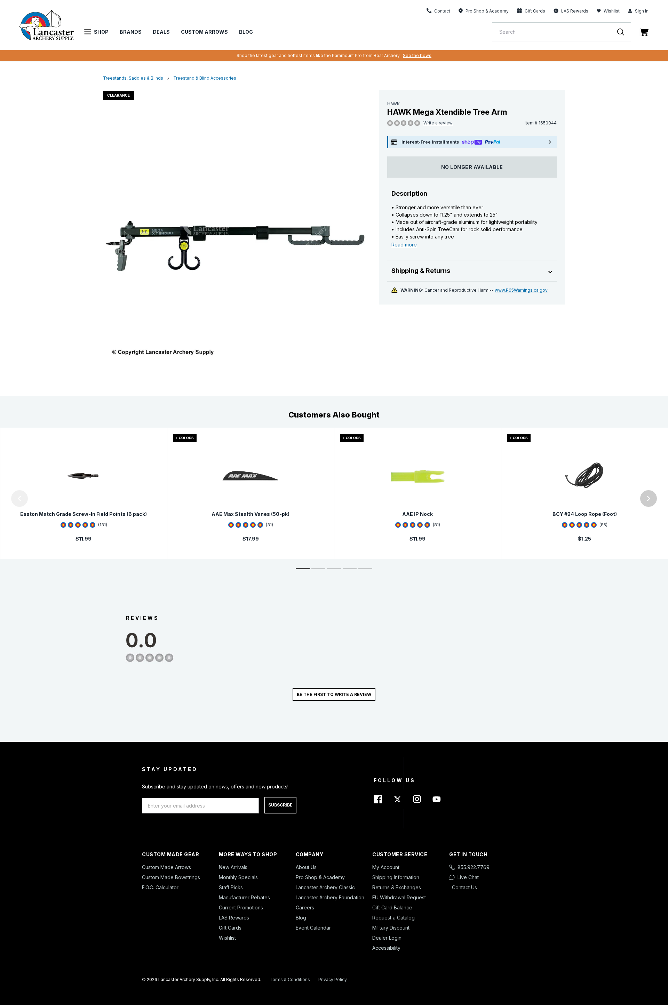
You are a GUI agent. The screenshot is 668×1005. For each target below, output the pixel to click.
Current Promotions (241, 907)
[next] (648, 498)
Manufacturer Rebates (244, 897)
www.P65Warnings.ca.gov (521, 290)
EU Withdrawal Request (399, 897)
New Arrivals (233, 867)
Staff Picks (231, 887)
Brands (131, 32)
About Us (306, 867)
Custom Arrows (204, 32)
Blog (246, 32)
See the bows (417, 55)
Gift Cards (230, 928)
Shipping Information (395, 877)
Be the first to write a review (334, 694)
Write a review (438, 122)
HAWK (393, 103)
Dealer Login (386, 938)
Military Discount (390, 928)
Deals (161, 32)
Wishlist (612, 11)
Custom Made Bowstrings (171, 877)
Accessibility (386, 948)
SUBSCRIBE (280, 805)
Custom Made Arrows (166, 867)
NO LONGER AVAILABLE (472, 167)
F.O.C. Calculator (160, 887)
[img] (390, 123)
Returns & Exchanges (396, 887)
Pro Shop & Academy (320, 877)
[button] (1, 498)
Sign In (642, 11)
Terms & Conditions (290, 979)
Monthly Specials (238, 877)
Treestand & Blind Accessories (204, 78)
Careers (305, 907)
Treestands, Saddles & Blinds (133, 78)
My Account (385, 867)
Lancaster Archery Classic (325, 887)
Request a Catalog (393, 918)
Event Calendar (313, 928)
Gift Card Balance (392, 907)
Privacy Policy (332, 979)
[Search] (624, 31)
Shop (101, 32)
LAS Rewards (234, 918)
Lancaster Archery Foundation (330, 897)
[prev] (19, 498)
